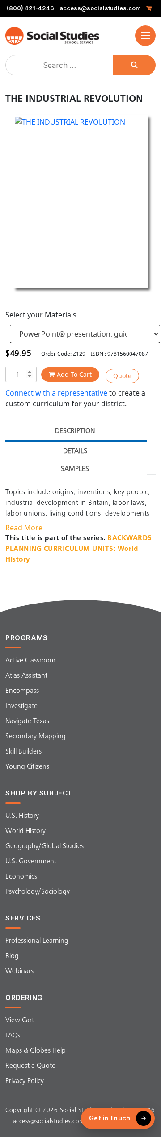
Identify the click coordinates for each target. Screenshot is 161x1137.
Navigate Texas (27, 721)
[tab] (75, 432)
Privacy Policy (24, 1081)
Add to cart (74, 374)
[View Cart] (150, 8)
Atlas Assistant (26, 675)
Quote (122, 375)
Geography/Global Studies (44, 846)
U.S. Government (30, 861)
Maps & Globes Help (35, 1050)
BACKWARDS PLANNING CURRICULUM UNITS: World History (78, 549)
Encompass (22, 691)
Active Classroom (30, 660)
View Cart (19, 1020)
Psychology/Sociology (37, 891)
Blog (12, 956)
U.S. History (22, 816)
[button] (145, 35)
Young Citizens (27, 766)
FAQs (12, 1035)
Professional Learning (36, 941)
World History (25, 831)
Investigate (21, 706)
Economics (21, 876)
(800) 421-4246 (30, 8)
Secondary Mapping (35, 736)
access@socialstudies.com (100, 8)
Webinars (19, 971)
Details (75, 451)
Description (75, 431)
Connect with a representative (56, 393)
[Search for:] (60, 65)
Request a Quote (30, 1066)
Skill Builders (23, 751)
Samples (75, 469)
